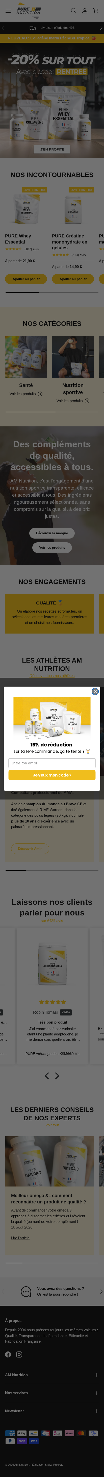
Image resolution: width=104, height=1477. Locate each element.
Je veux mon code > (52, 775)
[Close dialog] (95, 691)
